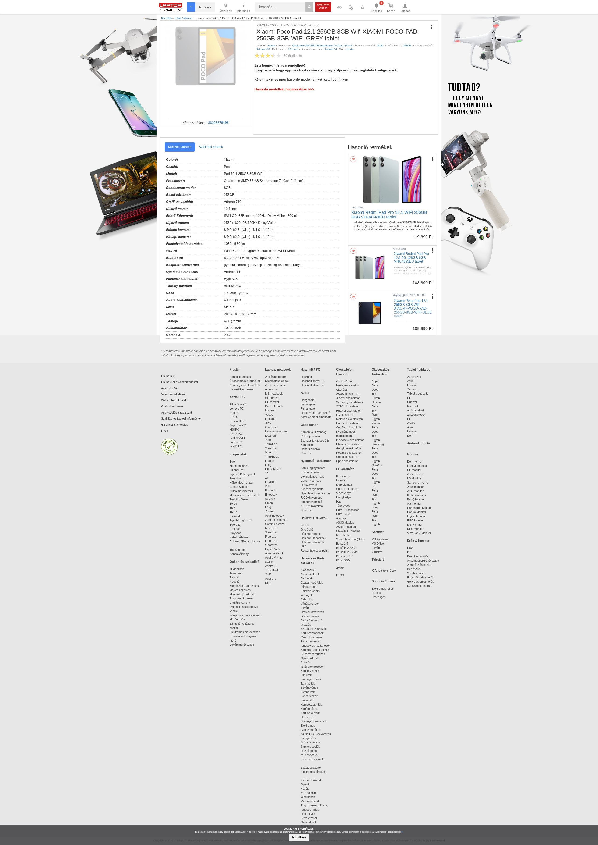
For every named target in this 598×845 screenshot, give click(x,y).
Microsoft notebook (277, 381)
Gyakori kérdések (172, 406)
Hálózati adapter (311, 533)
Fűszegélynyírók (312, 679)
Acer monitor (415, 474)
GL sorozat (272, 402)
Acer (410, 427)
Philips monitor (416, 495)
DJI (409, 552)
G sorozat (271, 427)
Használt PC (238, 421)
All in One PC (238, 404)
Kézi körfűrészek (313, 780)
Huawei (376, 402)
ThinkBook (272, 456)
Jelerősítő (307, 529)
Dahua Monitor (416, 512)
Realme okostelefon (349, 452)
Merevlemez (344, 484)
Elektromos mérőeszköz (245, 632)
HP (409, 397)
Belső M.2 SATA (346, 547)
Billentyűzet (237, 470)
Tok (374, 394)
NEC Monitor (415, 529)
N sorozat (271, 528)
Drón (410, 548)
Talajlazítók (308, 683)
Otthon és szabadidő (245, 561)
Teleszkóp (236, 573)
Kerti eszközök (310, 671)
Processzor (343, 476)
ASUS (411, 423)
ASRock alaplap (347, 526)
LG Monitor (414, 478)
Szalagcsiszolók (311, 767)
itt (402, 832)
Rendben (299, 837)
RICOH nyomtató (311, 497)
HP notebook (273, 469)
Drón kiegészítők (417, 556)
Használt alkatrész (312, 385)
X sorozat (271, 532)
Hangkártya (343, 497)
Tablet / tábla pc (418, 369)
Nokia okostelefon (347, 385)
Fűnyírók (306, 675)
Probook (270, 490)
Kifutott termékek (384, 570)
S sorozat (271, 545)
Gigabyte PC (238, 425)
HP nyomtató (309, 485)
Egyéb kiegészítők (241, 520)
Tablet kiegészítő (417, 393)
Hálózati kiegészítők (313, 538)
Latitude (270, 419)
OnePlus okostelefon (349, 427)
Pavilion (270, 482)
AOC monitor (415, 491)
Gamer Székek (239, 486)
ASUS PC (236, 433)
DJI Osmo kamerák (420, 586)
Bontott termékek (240, 376)
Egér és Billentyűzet (242, 474)
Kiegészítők (238, 454)
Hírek (164, 430)
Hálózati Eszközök (314, 518)
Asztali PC (237, 397)
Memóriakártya (239, 465)
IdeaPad (270, 435)
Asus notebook (274, 515)
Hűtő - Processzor (347, 510)
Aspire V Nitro (274, 557)
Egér (233, 461)
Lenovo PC (237, 408)
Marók (307, 788)
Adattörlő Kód (169, 388)
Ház (338, 501)
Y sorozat (271, 448)
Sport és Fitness (383, 581)
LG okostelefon (345, 415)
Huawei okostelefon (348, 410)
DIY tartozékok (310, 616)
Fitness (376, 593)
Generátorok (309, 822)
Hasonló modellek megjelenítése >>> (284, 89)
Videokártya (343, 493)
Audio (305, 393)
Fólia (375, 385)
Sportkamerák (416, 573)
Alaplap (341, 518)
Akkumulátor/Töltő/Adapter (424, 560)
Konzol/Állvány (239, 554)
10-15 (233, 503)
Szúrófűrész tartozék (314, 629)
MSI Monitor (414, 524)
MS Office (378, 543)
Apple (375, 381)
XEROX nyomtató (312, 506)
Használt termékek (241, 389)
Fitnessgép (379, 597)
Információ (243, 11)
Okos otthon (309, 425)
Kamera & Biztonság (314, 432)
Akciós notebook (275, 376)
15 (266, 473)
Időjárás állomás (240, 590)
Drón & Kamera (418, 540)
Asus (410, 381)
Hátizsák (235, 516)
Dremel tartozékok (314, 612)
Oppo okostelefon (347, 461)
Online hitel (168, 376)
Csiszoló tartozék (311, 637)
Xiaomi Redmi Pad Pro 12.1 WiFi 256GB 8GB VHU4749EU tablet (389, 214)
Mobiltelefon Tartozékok (245, 495)
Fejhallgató (308, 404)
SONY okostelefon (348, 406)
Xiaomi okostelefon (348, 398)
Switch (269, 561)
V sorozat (271, 452)
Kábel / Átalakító (241, 537)
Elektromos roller (382, 588)
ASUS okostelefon (347, 394)
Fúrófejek (309, 578)
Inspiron (270, 410)
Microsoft (413, 406)
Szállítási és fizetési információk (181, 418)
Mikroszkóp (237, 569)
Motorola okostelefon (349, 419)
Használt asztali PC (313, 381)
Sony (375, 507)
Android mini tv (418, 443)
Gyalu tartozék (310, 658)
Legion (269, 461)
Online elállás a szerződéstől (179, 382)
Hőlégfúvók (308, 814)
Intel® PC (236, 446)
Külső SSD (343, 560)
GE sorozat (273, 397)
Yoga (268, 440)
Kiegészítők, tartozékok (244, 586)
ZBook (269, 511)
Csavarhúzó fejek (314, 582)
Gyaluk (310, 784)
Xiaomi (376, 423)
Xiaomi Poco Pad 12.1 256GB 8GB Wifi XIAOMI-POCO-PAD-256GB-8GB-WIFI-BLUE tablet (413, 308)
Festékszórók (309, 818)
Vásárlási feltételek (173, 394)
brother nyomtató (311, 501)
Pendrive (235, 478)
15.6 (232, 508)
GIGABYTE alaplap (349, 531)
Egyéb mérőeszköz (242, 644)
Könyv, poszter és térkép (245, 615)
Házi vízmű (308, 717)
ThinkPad (271, 444)
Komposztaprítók (311, 704)
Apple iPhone (344, 381)
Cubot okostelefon (347, 457)
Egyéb (376, 398)
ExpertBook (272, 549)
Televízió (378, 559)
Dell (409, 435)
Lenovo (412, 385)
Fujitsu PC (236, 442)
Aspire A (270, 578)
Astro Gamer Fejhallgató (316, 417)
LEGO (340, 575)
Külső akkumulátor (241, 482)
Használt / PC (310, 369)
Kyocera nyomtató (312, 489)
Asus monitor (415, 486)
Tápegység (343, 505)
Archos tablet (415, 410)
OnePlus (377, 465)
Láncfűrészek (311, 696)
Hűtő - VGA (343, 514)
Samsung (378, 444)
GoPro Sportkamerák (420, 581)
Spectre (270, 498)
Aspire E (270, 566)
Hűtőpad (235, 529)
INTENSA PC (238, 438)
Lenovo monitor (417, 465)
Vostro (269, 414)
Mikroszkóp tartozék (242, 594)
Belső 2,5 (342, 543)
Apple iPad (414, 376)
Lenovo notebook (276, 431)
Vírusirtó (377, 552)
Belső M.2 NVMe (347, 552)
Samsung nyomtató (313, 468)
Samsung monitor (418, 482)
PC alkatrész (345, 469)
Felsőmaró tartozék (313, 654)
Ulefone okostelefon (349, 444)
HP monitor (414, 470)
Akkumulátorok (312, 574)
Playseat (235, 533)
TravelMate (273, 570)
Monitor (412, 454)
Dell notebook (274, 406)
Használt (306, 376)
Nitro (268, 583)
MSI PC (234, 429)
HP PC (234, 417)
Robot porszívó (310, 436)
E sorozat (271, 540)
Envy (268, 507)
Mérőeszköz (237, 619)
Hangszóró (308, 400)
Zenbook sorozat (275, 519)
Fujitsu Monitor (416, 516)
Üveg (375, 389)
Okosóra (341, 389)
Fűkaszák (307, 700)
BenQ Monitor (416, 499)
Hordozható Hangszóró (315, 412)
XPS (268, 423)
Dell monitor (415, 461)
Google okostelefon (348, 448)
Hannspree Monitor (419, 508)
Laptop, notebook (278, 369)
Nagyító (234, 581)
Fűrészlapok (310, 586)
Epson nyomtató (311, 472)
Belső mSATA (345, 556)
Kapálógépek (309, 708)
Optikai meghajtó (347, 489)
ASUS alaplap (346, 522)
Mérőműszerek (310, 801)
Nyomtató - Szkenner (316, 461)
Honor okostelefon (348, 423)
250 (267, 486)
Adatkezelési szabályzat (176, 412)
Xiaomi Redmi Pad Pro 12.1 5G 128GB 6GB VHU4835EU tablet (411, 257)
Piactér (235, 369)
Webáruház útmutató (174, 400)
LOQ (268, 465)
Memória (341, 480)
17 (266, 477)
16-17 (233, 512)
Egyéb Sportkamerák (421, 577)
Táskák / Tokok (239, 499)
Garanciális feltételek (174, 424)
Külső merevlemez (241, 491)
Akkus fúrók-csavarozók (316, 734)
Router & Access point (314, 550)
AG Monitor (414, 503)
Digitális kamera (240, 602)
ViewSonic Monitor (419, 533)
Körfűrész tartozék (312, 633)
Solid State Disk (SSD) (350, 539)
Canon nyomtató (311, 480)
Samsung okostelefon (350, 402)
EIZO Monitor (415, 520)
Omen (269, 503)
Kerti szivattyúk (310, 713)
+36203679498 (217, 123)
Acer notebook (274, 553)
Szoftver (378, 532)
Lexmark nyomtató (312, 476)
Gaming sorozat (276, 524)
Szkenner (307, 510)
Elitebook (271, 494)
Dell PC (234, 412)
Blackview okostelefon (350, 440)
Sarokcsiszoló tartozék (315, 650)
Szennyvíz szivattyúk (314, 721)
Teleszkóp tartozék (241, 598)
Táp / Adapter (238, 550)
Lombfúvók (308, 692)
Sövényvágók (311, 687)
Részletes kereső (323, 7)
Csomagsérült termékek (245, 385)
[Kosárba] (353, 159)
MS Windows (380, 539)
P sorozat (271, 536)
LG (373, 486)
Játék (340, 568)
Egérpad (235, 524)
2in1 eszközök (416, 414)
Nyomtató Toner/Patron (315, 493)
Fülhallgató (308, 408)
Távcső (234, 577)
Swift (268, 574)
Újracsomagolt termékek (245, 381)
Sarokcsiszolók (312, 746)
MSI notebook (274, 393)
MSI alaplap (343, 535)
